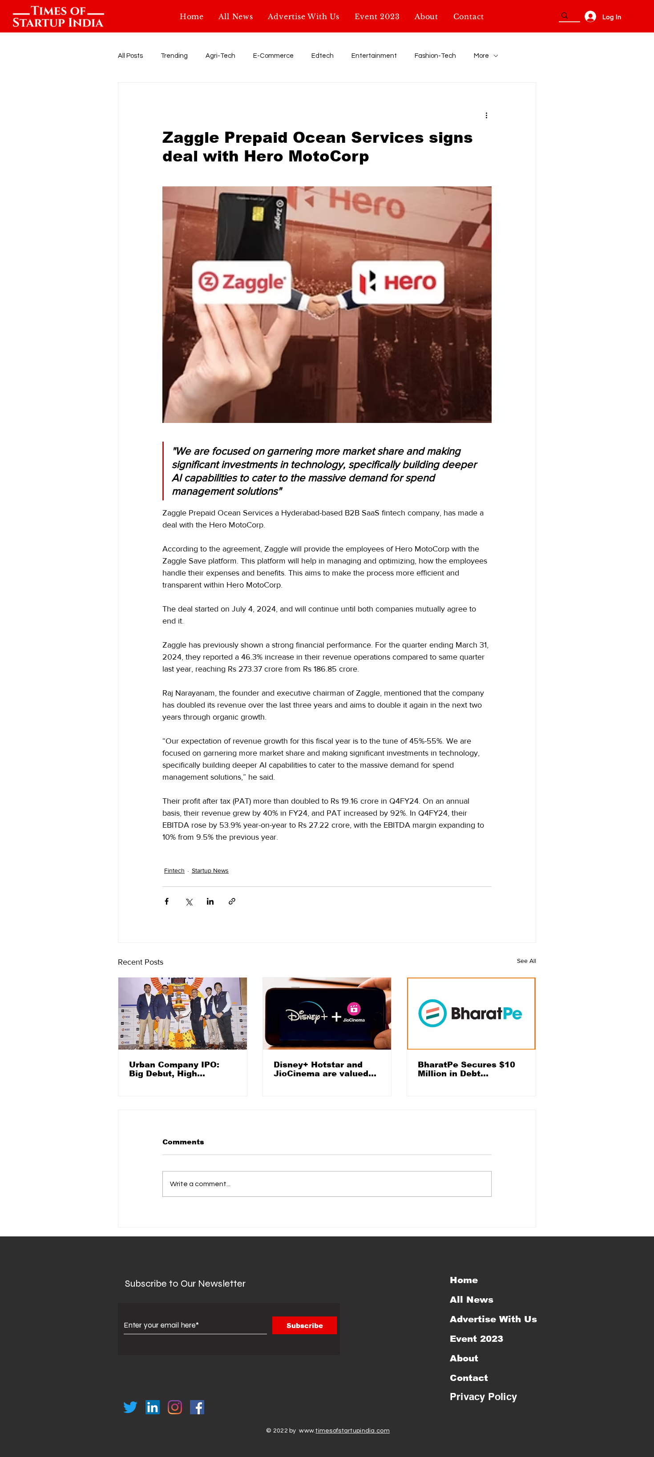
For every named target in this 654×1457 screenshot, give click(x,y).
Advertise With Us (493, 1319)
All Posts (130, 55)
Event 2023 (476, 1339)
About (464, 1358)
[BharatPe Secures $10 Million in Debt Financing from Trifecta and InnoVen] (471, 1014)
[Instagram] (175, 1407)
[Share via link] (232, 901)
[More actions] (486, 114)
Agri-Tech (220, 55)
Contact (469, 1378)
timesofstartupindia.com (352, 1431)
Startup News (210, 870)
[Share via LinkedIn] (210, 901)
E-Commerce (273, 55)
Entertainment (374, 55)
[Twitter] (130, 1407)
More (481, 55)
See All (526, 960)
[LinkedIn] (152, 1407)
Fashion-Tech (435, 55)
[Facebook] (197, 1407)
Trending (174, 55)
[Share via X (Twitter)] (188, 901)
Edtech (322, 55)
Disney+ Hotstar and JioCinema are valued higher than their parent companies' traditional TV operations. (326, 1069)
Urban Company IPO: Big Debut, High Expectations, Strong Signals (175, 1069)
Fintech (174, 870)
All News (471, 1299)
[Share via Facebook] (166, 901)
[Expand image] (327, 304)
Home (464, 1280)
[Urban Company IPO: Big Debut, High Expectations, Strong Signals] (182, 1014)
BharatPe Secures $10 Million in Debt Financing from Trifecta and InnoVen (469, 1069)
